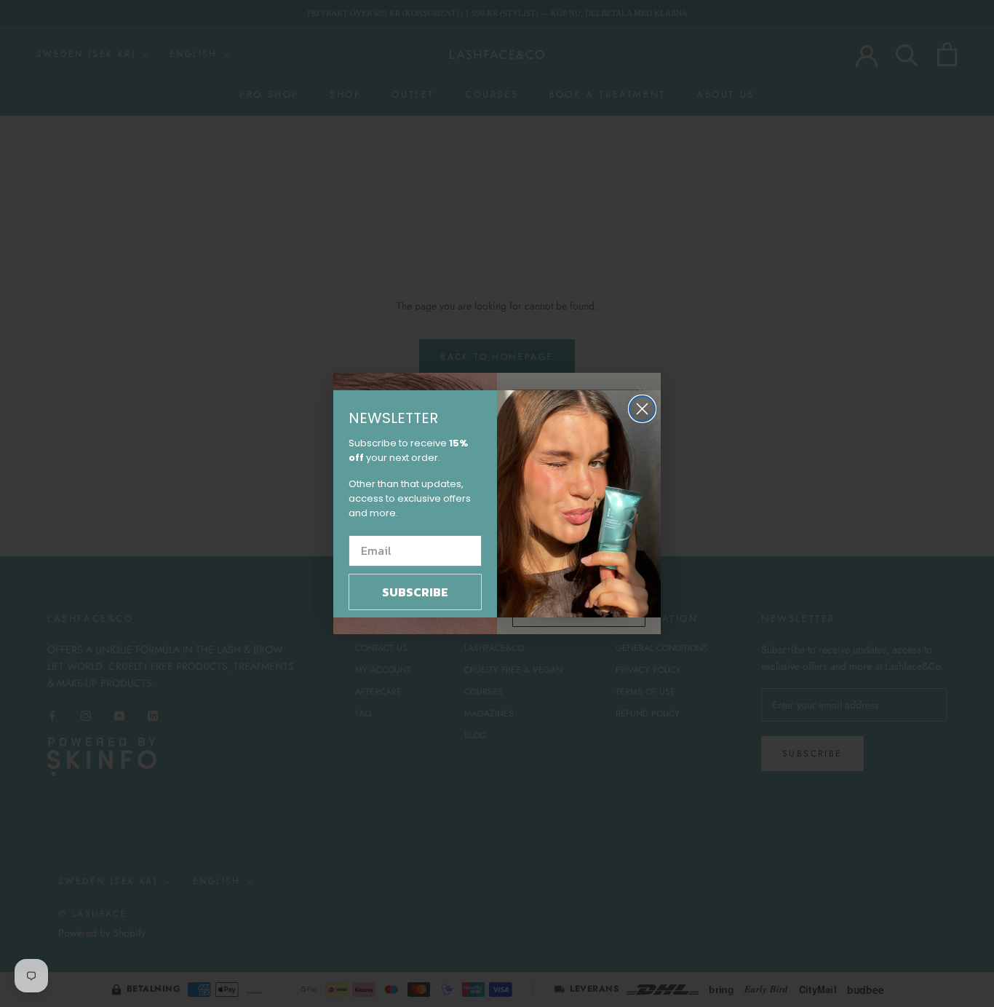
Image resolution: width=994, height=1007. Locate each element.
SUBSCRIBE (415, 592)
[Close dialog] (642, 409)
